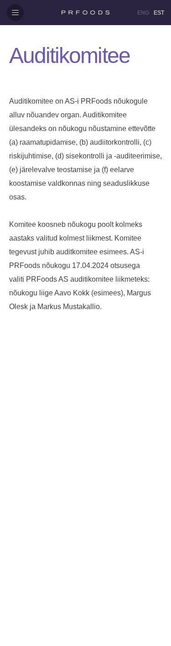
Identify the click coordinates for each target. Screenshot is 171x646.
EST (159, 13)
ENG (143, 13)
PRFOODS (85, 12)
